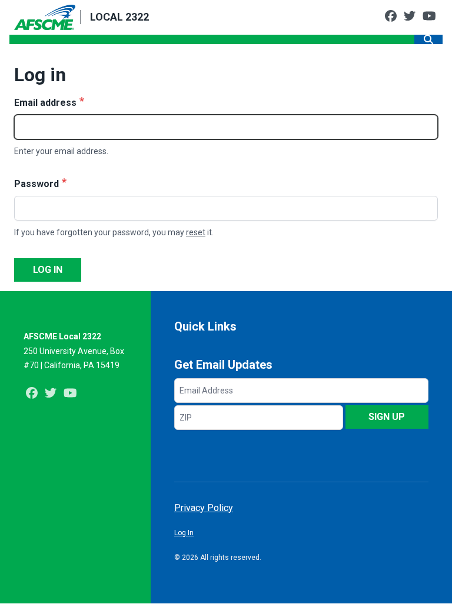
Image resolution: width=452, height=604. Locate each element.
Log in (47, 269)
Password (36, 183)
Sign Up (386, 416)
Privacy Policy (203, 507)
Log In (184, 533)
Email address (45, 102)
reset (195, 232)
